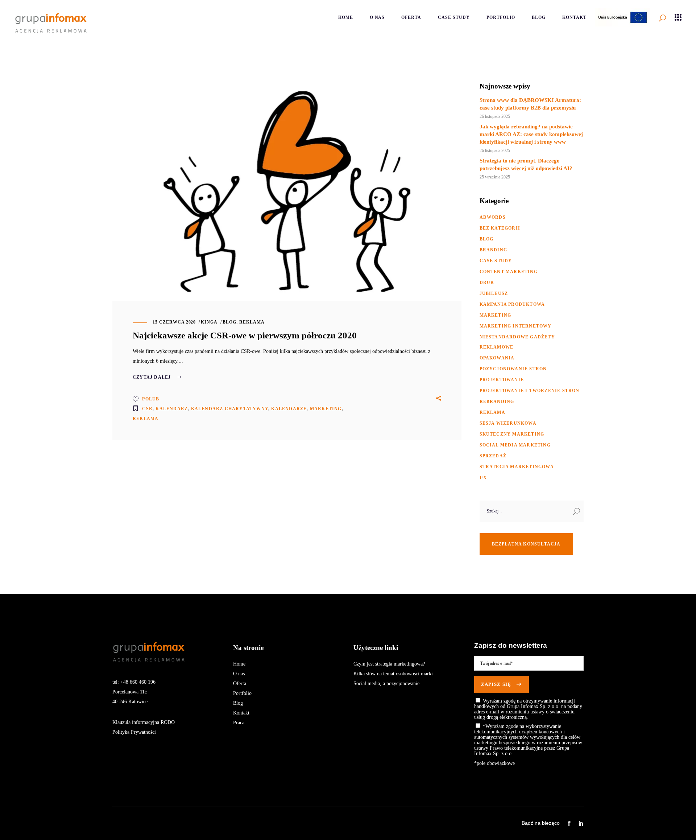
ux (483, 477)
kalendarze (289, 408)
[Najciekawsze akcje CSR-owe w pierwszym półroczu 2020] (286, 191)
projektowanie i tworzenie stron (530, 390)
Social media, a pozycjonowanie (386, 683)
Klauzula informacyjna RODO (143, 722)
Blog (238, 703)
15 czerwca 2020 (174, 322)
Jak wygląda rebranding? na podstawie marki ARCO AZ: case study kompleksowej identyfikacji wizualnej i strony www (531, 134)
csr (147, 408)
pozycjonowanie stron (513, 368)
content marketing (509, 271)
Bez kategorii (500, 228)
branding (494, 249)
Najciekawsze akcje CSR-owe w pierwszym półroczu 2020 (245, 335)
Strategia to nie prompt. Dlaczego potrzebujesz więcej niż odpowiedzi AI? (526, 164)
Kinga (209, 322)
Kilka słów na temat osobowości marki (393, 673)
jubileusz (494, 293)
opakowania (497, 358)
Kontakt (241, 713)
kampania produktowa (512, 304)
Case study (496, 260)
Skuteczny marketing (512, 434)
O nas (239, 673)
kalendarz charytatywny (229, 408)
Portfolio (242, 693)
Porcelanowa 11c (129, 692)
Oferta (239, 683)
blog (229, 322)
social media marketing (515, 445)
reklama (252, 322)
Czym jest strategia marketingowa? (389, 664)
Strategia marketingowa (517, 466)
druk (487, 282)
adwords (493, 217)
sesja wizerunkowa (508, 423)
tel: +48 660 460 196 (134, 682)
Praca (238, 722)
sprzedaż (493, 455)
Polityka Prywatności (134, 732)
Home (239, 664)
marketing (326, 408)
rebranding (497, 401)
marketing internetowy (516, 326)
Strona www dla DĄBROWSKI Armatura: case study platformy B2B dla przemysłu (530, 104)
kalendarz (172, 408)
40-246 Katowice (130, 701)
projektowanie (502, 379)
